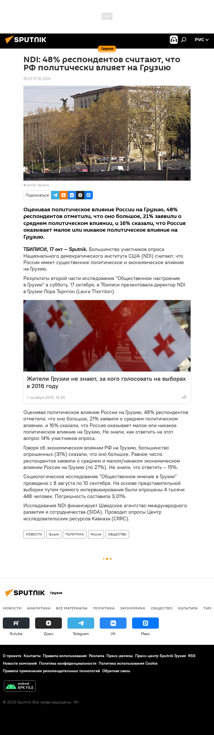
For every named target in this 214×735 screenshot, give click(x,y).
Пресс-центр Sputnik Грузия (160, 655)
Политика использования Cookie (128, 663)
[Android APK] (20, 686)
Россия (96, 534)
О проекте (12, 655)
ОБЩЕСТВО (117, 534)
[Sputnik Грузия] (27, 44)
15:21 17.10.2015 (37, 78)
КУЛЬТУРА (188, 607)
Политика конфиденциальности (67, 663)
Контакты (32, 655)
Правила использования (65, 655)
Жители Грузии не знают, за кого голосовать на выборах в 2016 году (106, 382)
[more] (184, 397)
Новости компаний (20, 663)
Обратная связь (116, 670)
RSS (192, 655)
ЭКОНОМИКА (132, 607)
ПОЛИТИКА (74, 534)
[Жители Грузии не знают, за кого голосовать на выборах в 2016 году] (107, 336)
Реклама (96, 655)
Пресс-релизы (119, 655)
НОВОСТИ (34, 534)
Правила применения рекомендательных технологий (51, 670)
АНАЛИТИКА (38, 607)
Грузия (54, 534)
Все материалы (71, 607)
